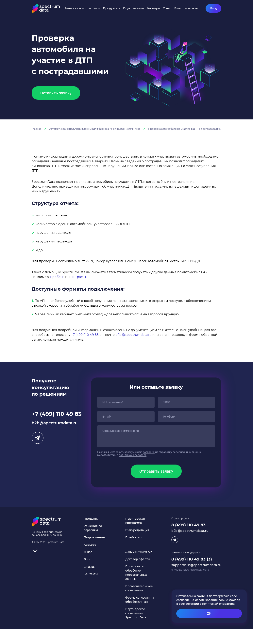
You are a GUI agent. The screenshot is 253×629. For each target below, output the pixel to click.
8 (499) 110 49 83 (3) (191, 559)
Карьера (153, 8)
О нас (167, 8)
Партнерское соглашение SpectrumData (135, 613)
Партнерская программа (135, 521)
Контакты (191, 8)
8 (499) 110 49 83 (188, 525)
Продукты (110, 8)
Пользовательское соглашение (139, 588)
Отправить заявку (156, 471)
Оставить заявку (55, 93)
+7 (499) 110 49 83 (84, 335)
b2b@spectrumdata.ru (133, 335)
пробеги (57, 277)
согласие (149, 452)
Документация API (139, 552)
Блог (177, 8)
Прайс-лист (134, 537)
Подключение (133, 8)
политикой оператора (132, 454)
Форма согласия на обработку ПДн (139, 600)
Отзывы (89, 566)
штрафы (79, 277)
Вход (213, 8)
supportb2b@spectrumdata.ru (196, 565)
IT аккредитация (137, 530)
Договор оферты (137, 559)
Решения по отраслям (80, 8)
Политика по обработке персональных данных (136, 573)
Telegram (37, 438)
